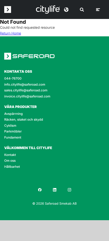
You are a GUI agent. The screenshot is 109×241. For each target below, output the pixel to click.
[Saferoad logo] (7, 9)
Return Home (10, 33)
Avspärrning (13, 114)
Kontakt (10, 155)
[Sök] (82, 9)
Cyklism (10, 125)
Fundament (12, 137)
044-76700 (12, 78)
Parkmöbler (13, 131)
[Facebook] (39, 189)
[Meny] (98, 9)
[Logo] (48, 9)
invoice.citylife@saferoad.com (27, 96)
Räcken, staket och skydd (23, 119)
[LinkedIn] (54, 189)
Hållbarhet (12, 167)
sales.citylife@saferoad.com (25, 90)
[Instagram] (69, 189)
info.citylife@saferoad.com (24, 84)
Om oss (10, 161)
